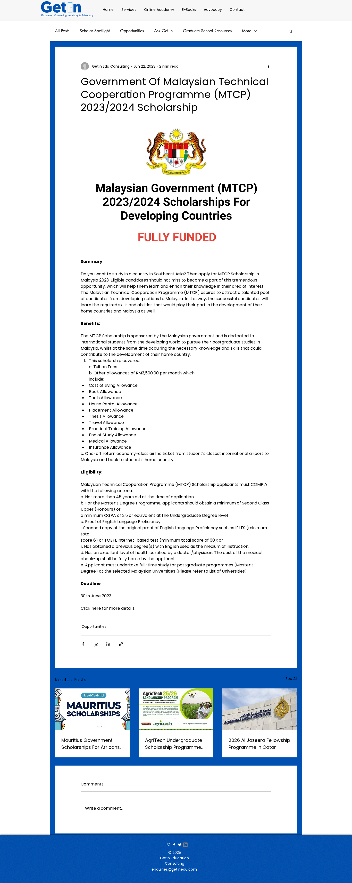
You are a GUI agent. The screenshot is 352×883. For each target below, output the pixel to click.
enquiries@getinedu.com (174, 869)
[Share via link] (121, 644)
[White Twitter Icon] (180, 844)
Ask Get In (163, 31)
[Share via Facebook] (83, 644)
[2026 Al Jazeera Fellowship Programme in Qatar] (259, 709)
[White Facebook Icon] (174, 844)
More (246, 31)
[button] (290, 31)
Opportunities (132, 31)
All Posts (62, 31)
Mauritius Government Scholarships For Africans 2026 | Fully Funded (90, 744)
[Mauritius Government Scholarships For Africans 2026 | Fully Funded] (92, 709)
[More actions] (268, 66)
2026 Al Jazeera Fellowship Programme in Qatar (259, 743)
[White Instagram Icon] (168, 844)
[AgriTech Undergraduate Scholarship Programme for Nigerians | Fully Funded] (176, 709)
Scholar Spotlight (95, 31)
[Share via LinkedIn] (108, 644)
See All (291, 678)
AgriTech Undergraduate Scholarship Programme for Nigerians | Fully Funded (175, 744)
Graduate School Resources (207, 31)
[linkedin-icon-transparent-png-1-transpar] (185, 844)
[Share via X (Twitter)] (95, 644)
